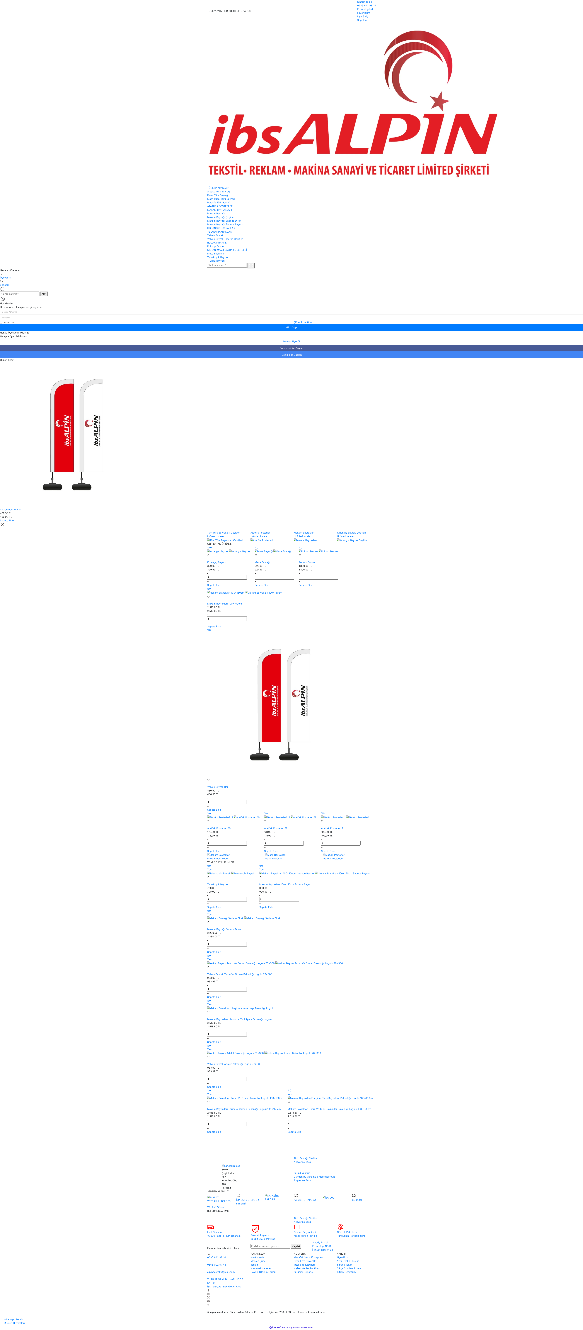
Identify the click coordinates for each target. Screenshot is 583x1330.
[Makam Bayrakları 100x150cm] (226, 592)
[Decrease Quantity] (207, 573)
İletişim (255, 1264)
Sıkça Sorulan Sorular (349, 1268)
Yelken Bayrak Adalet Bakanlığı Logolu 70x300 (234, 1064)
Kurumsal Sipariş (303, 1271)
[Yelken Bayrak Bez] (73, 434)
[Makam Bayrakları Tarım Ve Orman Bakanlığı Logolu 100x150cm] (245, 1097)
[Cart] (1, 281)
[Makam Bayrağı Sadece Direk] (225, 918)
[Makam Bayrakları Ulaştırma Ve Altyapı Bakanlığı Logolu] (240, 1007)
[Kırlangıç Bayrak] (218, 551)
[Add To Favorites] (228, 556)
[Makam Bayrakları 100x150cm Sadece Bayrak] (287, 873)
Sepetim (4, 284)
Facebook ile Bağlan (291, 348)
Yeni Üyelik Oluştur (348, 1261)
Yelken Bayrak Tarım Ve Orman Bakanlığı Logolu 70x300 (239, 974)
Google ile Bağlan (291, 354)
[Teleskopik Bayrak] (219, 873)
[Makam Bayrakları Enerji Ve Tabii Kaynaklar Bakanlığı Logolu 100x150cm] (330, 1097)
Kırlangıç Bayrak (216, 562)
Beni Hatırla (9, 322)
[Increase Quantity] (208, 581)
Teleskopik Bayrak (217, 884)
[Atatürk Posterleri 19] (220, 817)
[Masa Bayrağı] (264, 551)
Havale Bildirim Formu (263, 1271)
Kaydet (296, 1246)
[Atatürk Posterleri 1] (333, 817)
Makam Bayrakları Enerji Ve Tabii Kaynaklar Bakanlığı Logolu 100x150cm (329, 1109)
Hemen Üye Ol (291, 341)
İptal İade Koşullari (304, 1264)
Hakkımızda (257, 1257)
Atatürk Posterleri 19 (219, 828)
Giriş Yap (291, 327)
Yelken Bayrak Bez (10, 509)
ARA (43, 293)
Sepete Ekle (7, 520)
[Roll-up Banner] (309, 551)
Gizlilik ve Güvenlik (305, 1261)
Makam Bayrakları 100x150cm (224, 603)
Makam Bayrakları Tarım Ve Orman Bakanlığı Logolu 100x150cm (244, 1109)
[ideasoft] (275, 1327)
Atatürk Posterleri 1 (332, 828)
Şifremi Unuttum (303, 322)
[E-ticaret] (291, 1327)
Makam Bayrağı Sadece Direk (224, 929)
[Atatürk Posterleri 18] (277, 817)
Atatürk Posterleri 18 (276, 828)
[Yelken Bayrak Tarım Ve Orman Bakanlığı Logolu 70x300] (241, 962)
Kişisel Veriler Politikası (307, 1268)
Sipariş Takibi (344, 1264)
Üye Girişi (5, 277)
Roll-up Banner (307, 562)
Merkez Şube (258, 1261)
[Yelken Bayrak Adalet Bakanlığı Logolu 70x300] (235, 1052)
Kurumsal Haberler (261, 1268)
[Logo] (353, 103)
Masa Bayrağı (262, 562)
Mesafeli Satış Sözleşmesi (308, 1257)
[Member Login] (1, 273)
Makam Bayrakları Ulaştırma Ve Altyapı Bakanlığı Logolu (239, 1019)
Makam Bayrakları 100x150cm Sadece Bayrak (285, 884)
